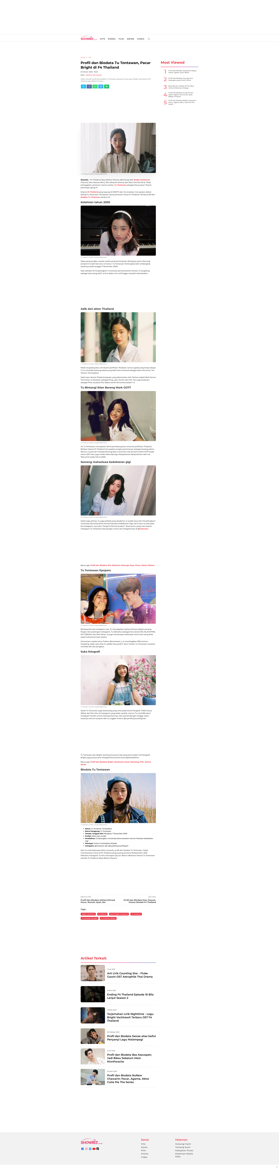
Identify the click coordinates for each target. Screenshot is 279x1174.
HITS (102, 39)
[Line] (106, 86)
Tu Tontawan (120, 185)
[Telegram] (100, 86)
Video (144, 1157)
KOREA (112, 39)
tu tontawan (136, 914)
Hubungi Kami (183, 1144)
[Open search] (149, 39)
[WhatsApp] (95, 86)
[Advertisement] (16, 16)
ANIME (130, 39)
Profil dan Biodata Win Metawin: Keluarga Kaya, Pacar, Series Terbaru (122, 565)
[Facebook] (89, 86)
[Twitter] (83, 86)
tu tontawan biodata (89, 918)
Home (83, 57)
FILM (121, 39)
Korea (144, 1147)
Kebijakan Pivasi (184, 1150)
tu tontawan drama (108, 918)
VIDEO (140, 39)
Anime (144, 1154)
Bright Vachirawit (141, 180)
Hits (89, 57)
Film (143, 1150)
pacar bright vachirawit (119, 914)
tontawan (144, 529)
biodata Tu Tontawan (91, 197)
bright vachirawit (88, 914)
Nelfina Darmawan (94, 75)
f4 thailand (102, 914)
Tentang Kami (183, 1147)
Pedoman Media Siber (184, 1155)
